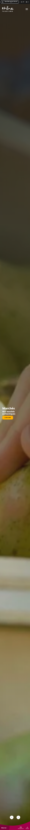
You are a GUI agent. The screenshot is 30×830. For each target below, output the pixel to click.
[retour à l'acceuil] (8, 9)
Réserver (3, 828)
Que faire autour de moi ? (11, 2)
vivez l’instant (9, 415)
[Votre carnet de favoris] (23, 2)
